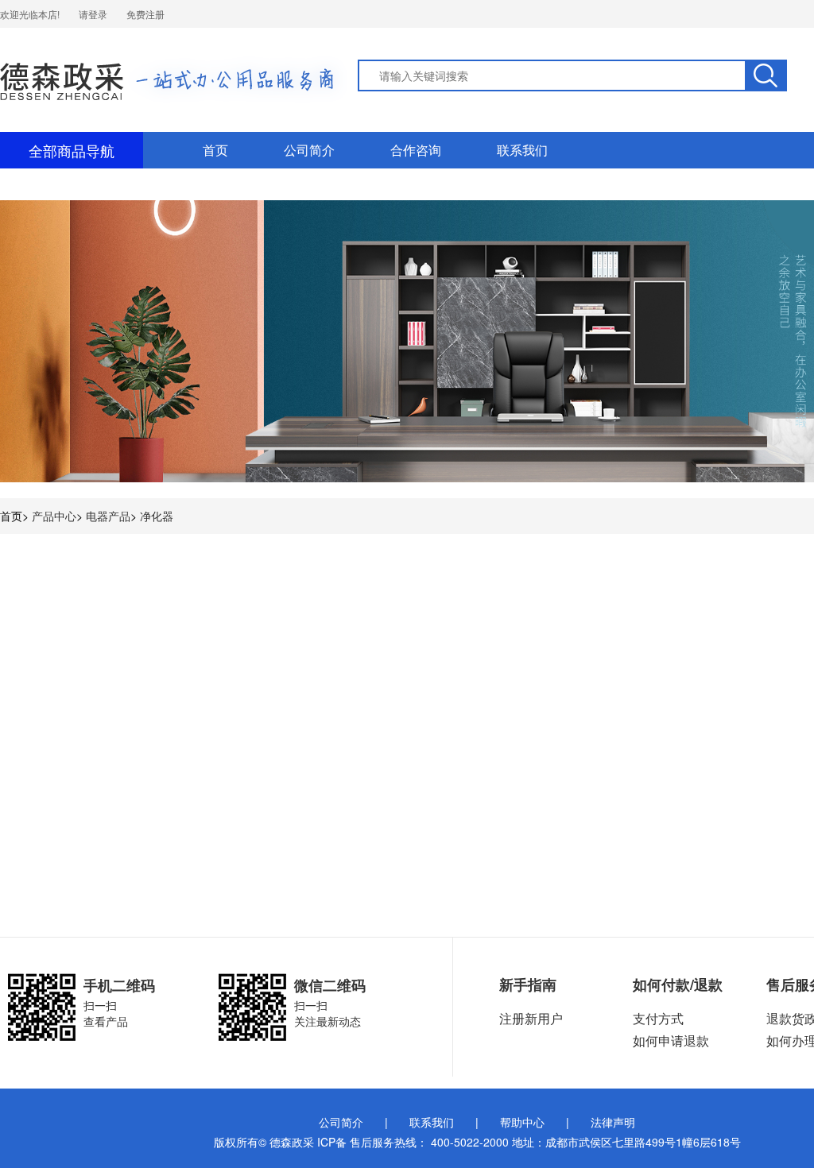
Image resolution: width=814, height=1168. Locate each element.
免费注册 (145, 14)
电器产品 (108, 516)
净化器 (156, 516)
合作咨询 (415, 150)
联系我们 (522, 150)
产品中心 (54, 516)
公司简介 (309, 150)
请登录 (93, 14)
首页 (215, 150)
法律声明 (613, 1122)
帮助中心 (522, 1122)
